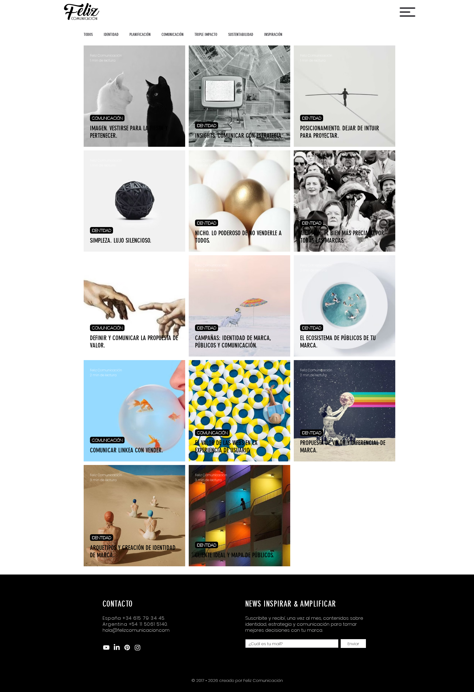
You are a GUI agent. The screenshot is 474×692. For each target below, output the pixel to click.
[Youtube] (106, 647)
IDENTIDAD (111, 34)
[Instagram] (137, 647)
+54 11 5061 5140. (148, 624)
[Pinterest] (127, 647)
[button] (407, 12)
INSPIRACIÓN (273, 34)
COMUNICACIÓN (173, 34)
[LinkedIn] (116, 647)
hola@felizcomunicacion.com (136, 630)
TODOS (88, 34)
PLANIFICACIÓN (140, 34)
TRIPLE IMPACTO (205, 34)
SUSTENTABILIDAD (240, 34)
